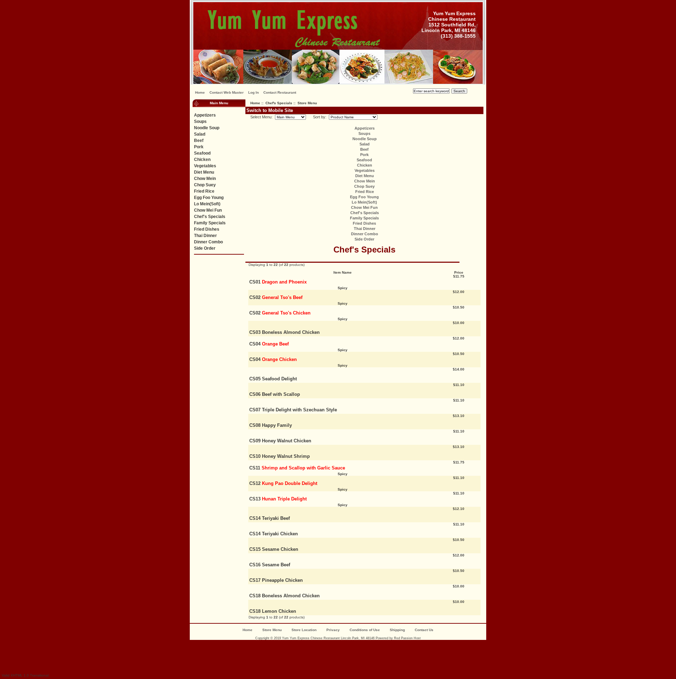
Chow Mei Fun (208, 210)
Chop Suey (205, 184)
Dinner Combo (208, 241)
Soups (200, 121)
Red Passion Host (407, 638)
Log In (253, 92)
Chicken (202, 159)
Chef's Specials (278, 103)
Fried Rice (204, 191)
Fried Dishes (206, 229)
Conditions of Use (365, 630)
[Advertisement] (338, 656)
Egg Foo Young (209, 197)
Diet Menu (204, 172)
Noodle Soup (206, 127)
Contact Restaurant (279, 92)
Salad (199, 134)
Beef (199, 140)
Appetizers (205, 115)
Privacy (333, 630)
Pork (199, 146)
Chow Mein (205, 178)
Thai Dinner (205, 235)
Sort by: (318, 117)
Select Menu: (259, 117)
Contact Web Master (226, 92)
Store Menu (272, 630)
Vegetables (205, 165)
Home (200, 92)
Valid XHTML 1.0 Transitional (25, 675)
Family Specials (210, 222)
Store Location (304, 630)
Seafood (202, 153)
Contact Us (424, 630)
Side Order (204, 248)
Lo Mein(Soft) (207, 203)
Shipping (397, 630)
